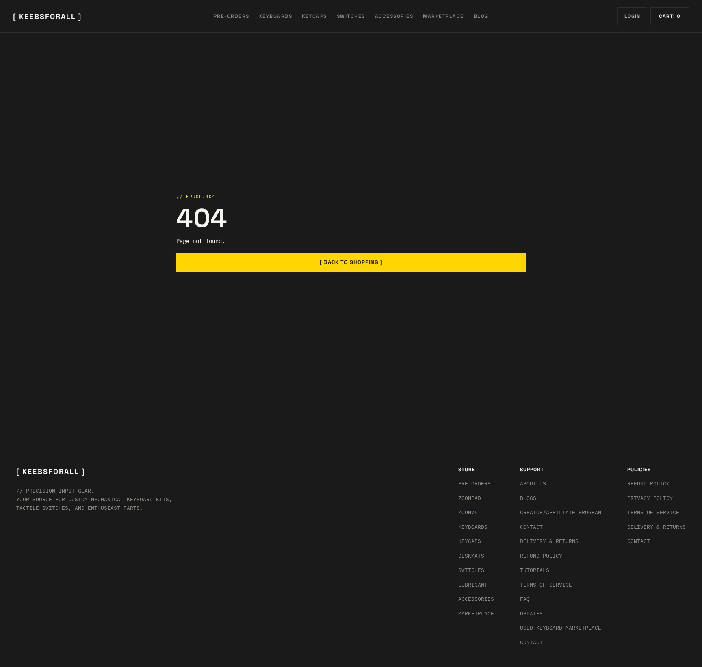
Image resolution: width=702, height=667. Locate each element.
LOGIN (632, 16)
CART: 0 (669, 16)
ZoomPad (469, 498)
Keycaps (469, 541)
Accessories (476, 599)
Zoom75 (468, 512)
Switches (471, 570)
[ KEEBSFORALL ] (47, 16)
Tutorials (534, 570)
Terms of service (653, 512)
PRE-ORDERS (231, 16)
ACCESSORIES (394, 16)
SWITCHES (351, 16)
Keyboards (473, 527)
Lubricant (473, 584)
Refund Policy (541, 555)
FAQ (525, 599)
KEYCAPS (314, 16)
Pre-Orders (474, 483)
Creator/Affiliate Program (560, 512)
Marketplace (476, 613)
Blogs (528, 498)
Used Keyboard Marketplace (560, 627)
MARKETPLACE (443, 16)
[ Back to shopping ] (351, 262)
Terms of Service (546, 584)
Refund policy (648, 483)
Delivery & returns (549, 541)
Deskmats (471, 555)
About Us (533, 483)
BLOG (481, 16)
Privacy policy (650, 498)
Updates (531, 613)
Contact (531, 527)
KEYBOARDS (275, 16)
